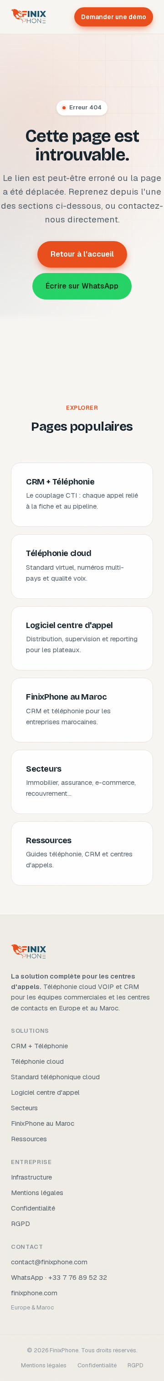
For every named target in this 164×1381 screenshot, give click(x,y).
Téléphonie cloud (37, 1061)
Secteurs (24, 1107)
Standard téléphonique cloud (55, 1076)
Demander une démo (113, 17)
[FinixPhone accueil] (28, 17)
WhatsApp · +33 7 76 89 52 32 (59, 1277)
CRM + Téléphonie (39, 1045)
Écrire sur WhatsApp (82, 286)
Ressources (29, 1138)
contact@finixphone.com (49, 1261)
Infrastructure (31, 1177)
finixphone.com (34, 1292)
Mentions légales (37, 1192)
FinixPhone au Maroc (42, 1123)
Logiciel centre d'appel (45, 1092)
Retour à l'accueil (82, 254)
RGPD (20, 1223)
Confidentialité (33, 1208)
